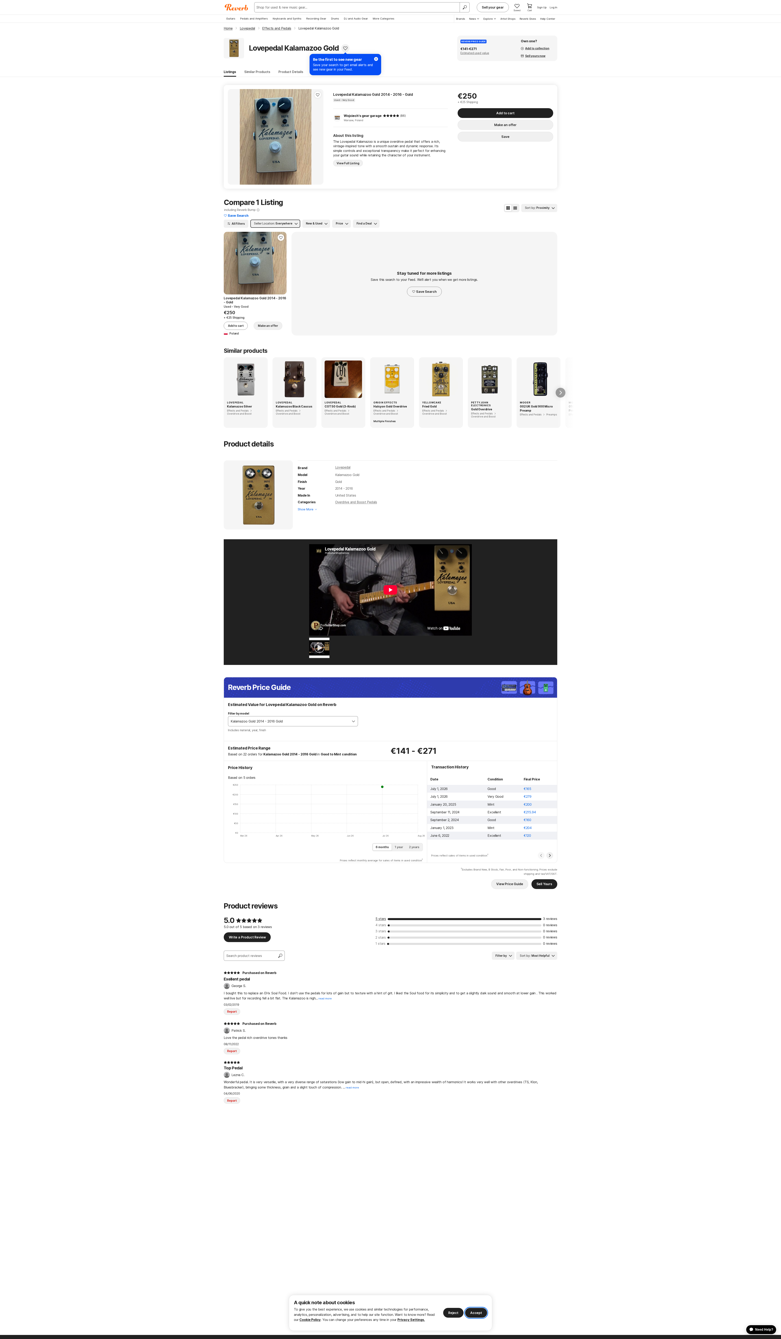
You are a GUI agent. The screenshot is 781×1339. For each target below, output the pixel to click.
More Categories (383, 18)
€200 (528, 804)
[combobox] (288, 721)
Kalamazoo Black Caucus (294, 406)
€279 (527, 796)
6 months (382, 847)
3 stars (380, 931)
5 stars (380, 919)
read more (325, 998)
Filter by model (238, 713)
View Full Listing (348, 163)
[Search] (464, 7)
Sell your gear (493, 7)
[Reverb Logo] (236, 7)
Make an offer (505, 125)
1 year (399, 847)
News (472, 18)
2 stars (380, 937)
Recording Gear (316, 18)
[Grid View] (508, 208)
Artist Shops (508, 18)
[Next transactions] (549, 855)
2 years (414, 847)
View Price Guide (509, 884)
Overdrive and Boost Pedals (356, 502)
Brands (460, 18)
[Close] (376, 59)
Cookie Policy (310, 1320)
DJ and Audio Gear (356, 18)
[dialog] (390, 1313)
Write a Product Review (247, 937)
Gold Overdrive (481, 409)
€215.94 (530, 812)
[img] (391, 115)
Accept (476, 1313)
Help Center (547, 18)
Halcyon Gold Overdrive (390, 406)
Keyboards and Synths (287, 18)
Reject (453, 1313)
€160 (527, 820)
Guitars (230, 18)
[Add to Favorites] (345, 48)
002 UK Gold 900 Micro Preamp (536, 408)
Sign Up (542, 7)
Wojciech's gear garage (362, 116)
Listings (230, 72)
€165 (527, 789)
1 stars (380, 943)
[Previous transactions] (541, 855)
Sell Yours (544, 884)
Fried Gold (429, 406)
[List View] (515, 208)
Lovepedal (343, 467)
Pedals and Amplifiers (254, 18)
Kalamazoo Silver (239, 406)
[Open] (353, 721)
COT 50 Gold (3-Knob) (340, 406)
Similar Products (257, 72)
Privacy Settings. (411, 1320)
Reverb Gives (528, 18)
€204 (528, 828)
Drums (335, 18)
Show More (305, 509)
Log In (553, 7)
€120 (527, 835)
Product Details (290, 72)
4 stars (380, 925)
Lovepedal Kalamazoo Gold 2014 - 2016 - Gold (373, 94)
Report (232, 1011)
